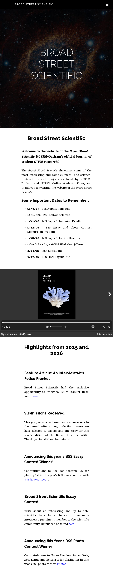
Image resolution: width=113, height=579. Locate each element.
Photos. (62, 563)
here (35, 396)
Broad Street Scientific (34, 4)
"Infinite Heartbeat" (36, 479)
